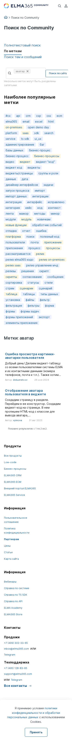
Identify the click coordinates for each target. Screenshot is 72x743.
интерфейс (34, 202)
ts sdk (25, 138)
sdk (36, 133)
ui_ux (38, 138)
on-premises (14, 127)
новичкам (43, 219)
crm (28, 115)
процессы (53, 248)
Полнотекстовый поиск (22, 45)
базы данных (14, 150)
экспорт (44, 317)
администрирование (20, 144)
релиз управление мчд (42, 265)
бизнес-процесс (17, 156)
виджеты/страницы (19, 173)
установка (13, 299)
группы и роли (48, 173)
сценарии (26, 288)
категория (13, 207)
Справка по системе (16, 588)
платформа (13, 236)
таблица (11, 294)
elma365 (11, 121)
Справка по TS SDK (15, 594)
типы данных (49, 294)
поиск (30, 236)
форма (49, 305)
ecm (59, 115)
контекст (54, 207)
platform (11, 133)
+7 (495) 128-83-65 (15, 668)
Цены (7, 545)
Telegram (9, 654)
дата (25, 179)
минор (55, 213)
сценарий (45, 288)
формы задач (30, 311)
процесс (34, 248)
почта (35, 242)
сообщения (55, 276)
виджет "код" (45, 161)
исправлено (56, 202)
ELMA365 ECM (12, 481)
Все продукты (13, 455)
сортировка (14, 282)
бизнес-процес (39, 150)
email (26, 121)
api (18, 115)
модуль (26, 219)
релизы (11, 271)
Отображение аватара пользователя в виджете (25, 392)
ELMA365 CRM (12, 475)
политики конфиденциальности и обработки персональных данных (33, 713)
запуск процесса (17, 190)
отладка (11, 230)
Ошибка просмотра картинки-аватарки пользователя (30, 356)
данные (11, 179)
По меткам (13, 51)
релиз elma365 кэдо (19, 259)
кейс (28, 207)
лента (10, 213)
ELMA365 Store (13, 614)
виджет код (14, 167)
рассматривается (18, 253)
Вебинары (10, 581)
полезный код (49, 236)
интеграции (40, 196)
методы (39, 213)
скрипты (11, 276)
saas (26, 133)
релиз (40, 253)
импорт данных (16, 196)
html (51, 121)
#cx (8, 115)
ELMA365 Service (14, 494)
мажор (24, 213)
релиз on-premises (52, 259)
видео (10, 161)
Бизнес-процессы (15, 468)
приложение (53, 242)
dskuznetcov (20, 379)
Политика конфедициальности (16, 530)
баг (42, 144)
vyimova (17, 420)
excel (38, 121)
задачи (48, 184)
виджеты (34, 167)
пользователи (15, 242)
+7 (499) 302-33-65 (16, 642)
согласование (32, 276)
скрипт (44, 271)
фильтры (33, 305)
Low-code (10, 462)
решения (27, 271)
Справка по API (13, 601)
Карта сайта (11, 558)
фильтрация (14, 305)
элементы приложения (21, 322)
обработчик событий (47, 225)
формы (10, 311)
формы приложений (19, 317)
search (48, 133)
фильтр (45, 299)
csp (38, 115)
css (49, 115)
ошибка (41, 230)
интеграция (14, 202)
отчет (26, 230)
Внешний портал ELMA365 (20, 488)
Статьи (8, 552)
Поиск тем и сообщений (23, 57)
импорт (40, 190)
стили (49, 282)
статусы (33, 282)
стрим (10, 288)
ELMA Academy (13, 607)
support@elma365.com (18, 673)
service (10, 138)
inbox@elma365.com (16, 648)
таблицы (29, 294)
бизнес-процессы (46, 156)
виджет (25, 161)
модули (11, 219)
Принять (36, 732)
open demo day (38, 127)
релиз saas (13, 265)
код (39, 207)
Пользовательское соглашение (15, 519)
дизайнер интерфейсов (22, 184)
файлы (30, 299)
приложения (14, 248)
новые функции (16, 225)
